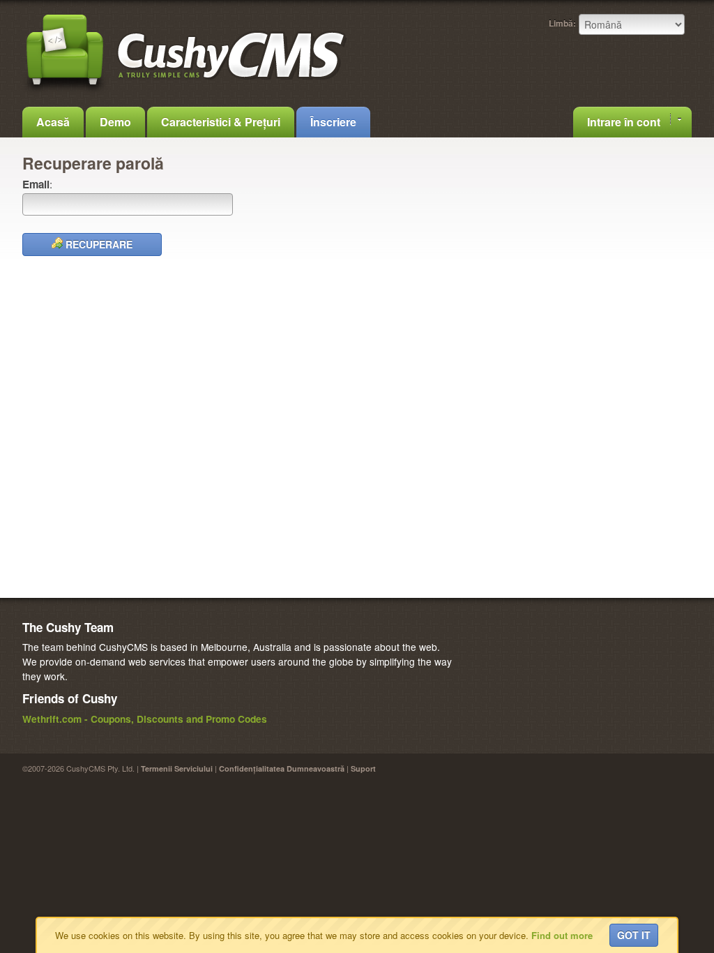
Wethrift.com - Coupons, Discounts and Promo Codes (144, 719)
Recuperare (97, 244)
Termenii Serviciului (177, 768)
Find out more (562, 935)
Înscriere (333, 122)
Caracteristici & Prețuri (220, 122)
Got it (634, 935)
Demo (115, 122)
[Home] (186, 92)
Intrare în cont (625, 122)
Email (36, 184)
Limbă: (562, 23)
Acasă (53, 122)
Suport (363, 768)
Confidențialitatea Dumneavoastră (281, 768)
